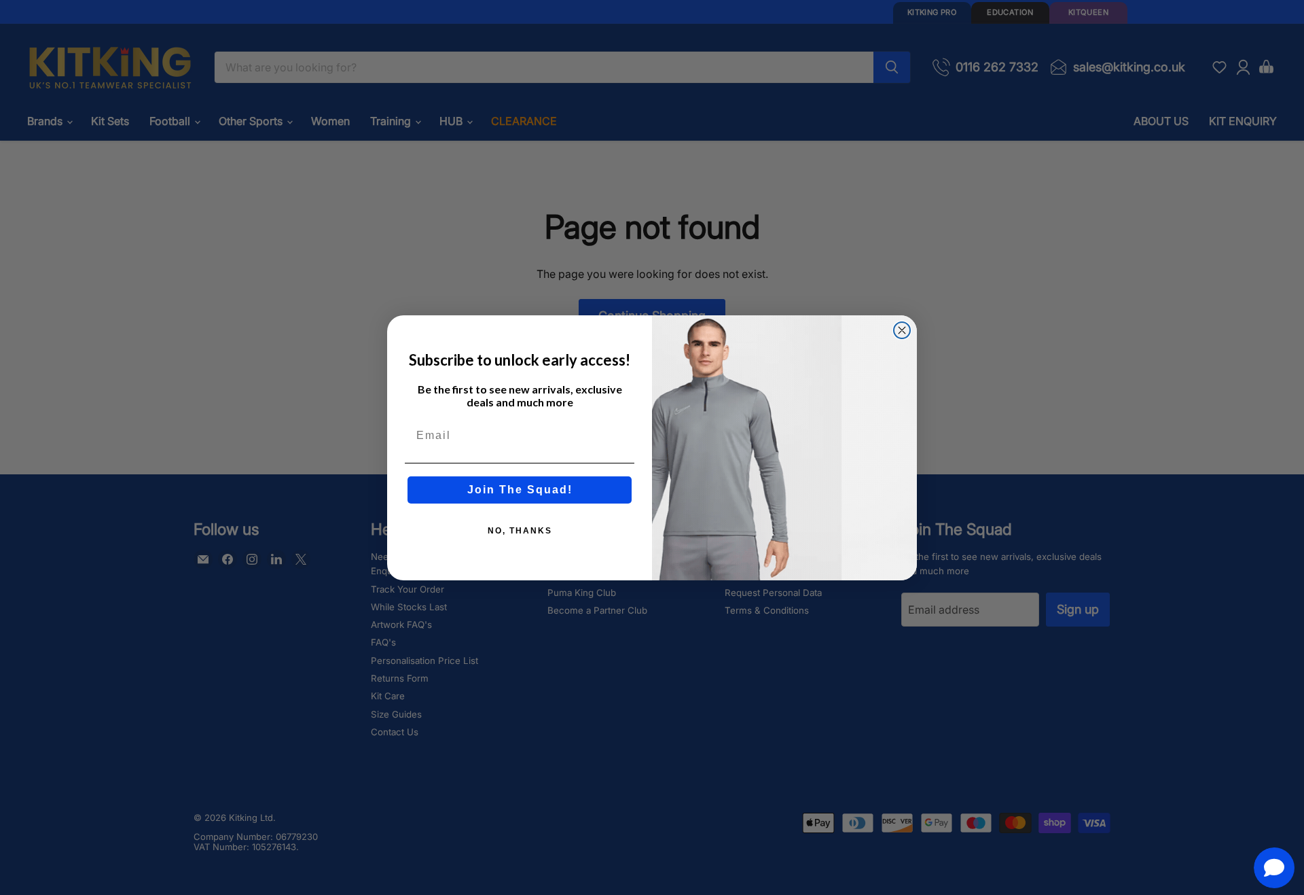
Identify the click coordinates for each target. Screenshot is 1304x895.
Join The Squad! (520, 489)
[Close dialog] (902, 330)
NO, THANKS (520, 531)
